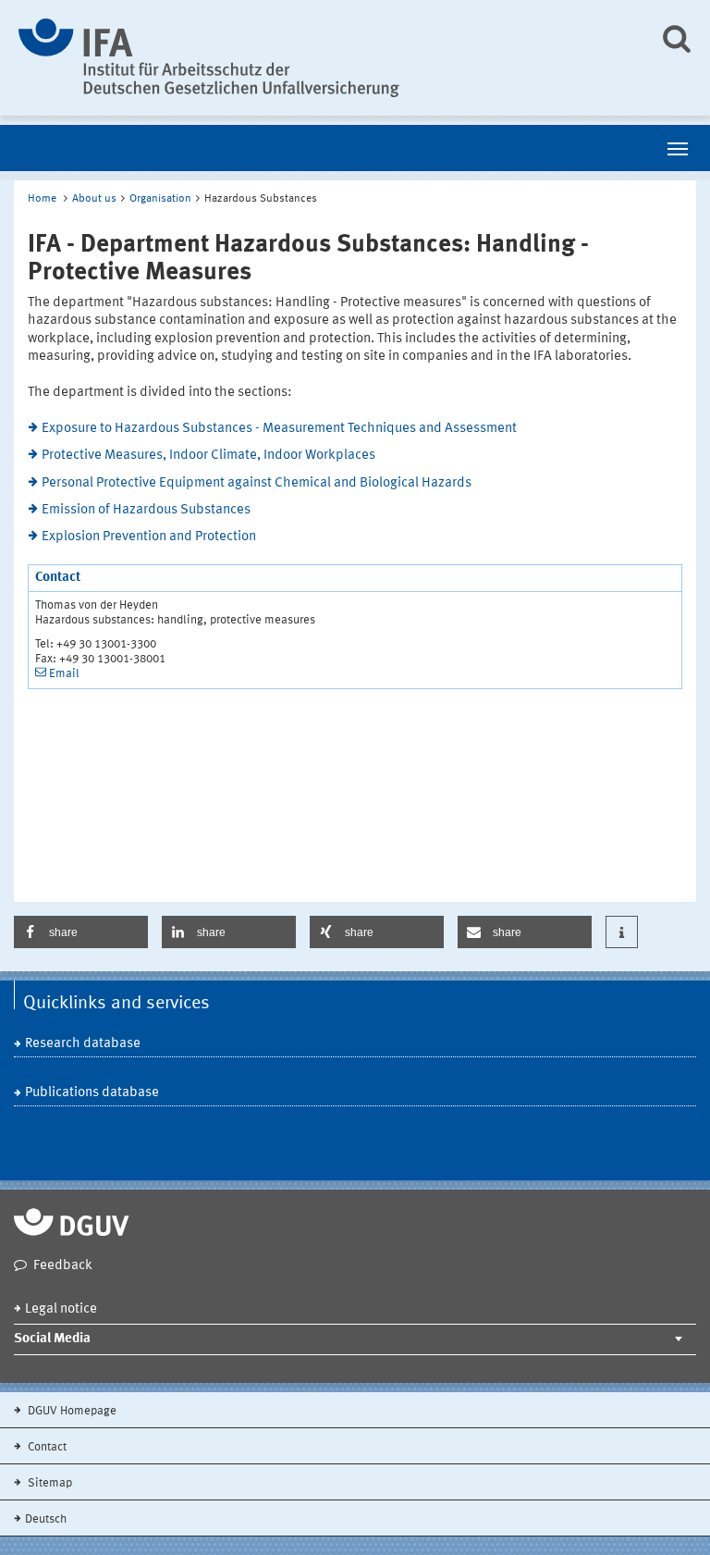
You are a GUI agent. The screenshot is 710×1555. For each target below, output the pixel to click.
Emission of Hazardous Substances (146, 510)
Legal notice (61, 1309)
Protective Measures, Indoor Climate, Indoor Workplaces (208, 456)
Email (64, 674)
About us (94, 198)
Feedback (62, 1266)
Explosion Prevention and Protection (149, 537)
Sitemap (48, 1483)
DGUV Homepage (70, 1411)
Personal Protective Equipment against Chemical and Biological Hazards (256, 483)
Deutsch (46, 1519)
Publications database (92, 1093)
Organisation (160, 198)
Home (42, 198)
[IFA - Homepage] (324, 58)
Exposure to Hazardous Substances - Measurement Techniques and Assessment (279, 429)
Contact (46, 1447)
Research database (83, 1044)
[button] (81, 932)
